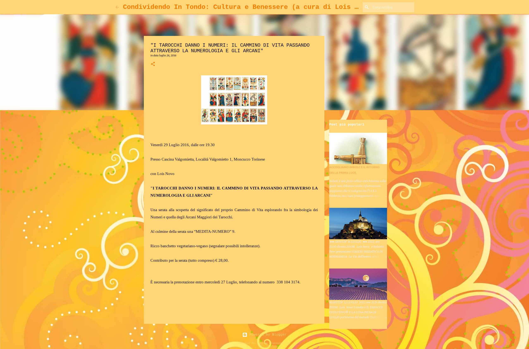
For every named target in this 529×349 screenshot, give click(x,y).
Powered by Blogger (267, 335)
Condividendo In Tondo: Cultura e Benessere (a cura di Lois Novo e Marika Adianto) (282, 7)
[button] (152, 64)
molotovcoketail (280, 343)
